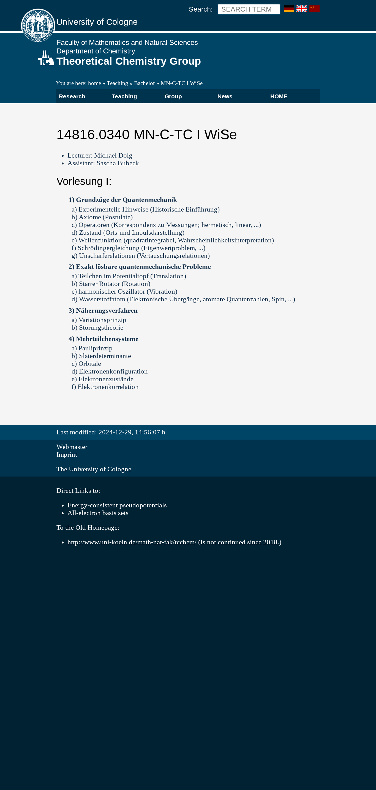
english (301, 9)
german (289, 9)
